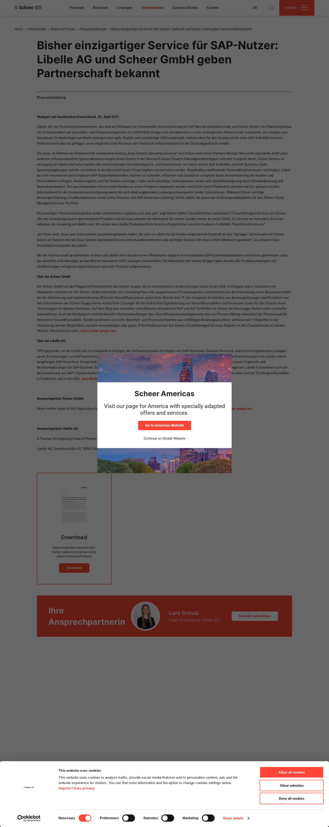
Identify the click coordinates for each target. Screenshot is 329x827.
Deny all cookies (291, 798)
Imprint (65, 788)
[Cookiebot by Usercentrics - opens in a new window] (29, 818)
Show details (233, 818)
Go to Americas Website (164, 425)
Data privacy (84, 788)
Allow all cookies (291, 772)
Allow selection (292, 785)
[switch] (128, 818)
